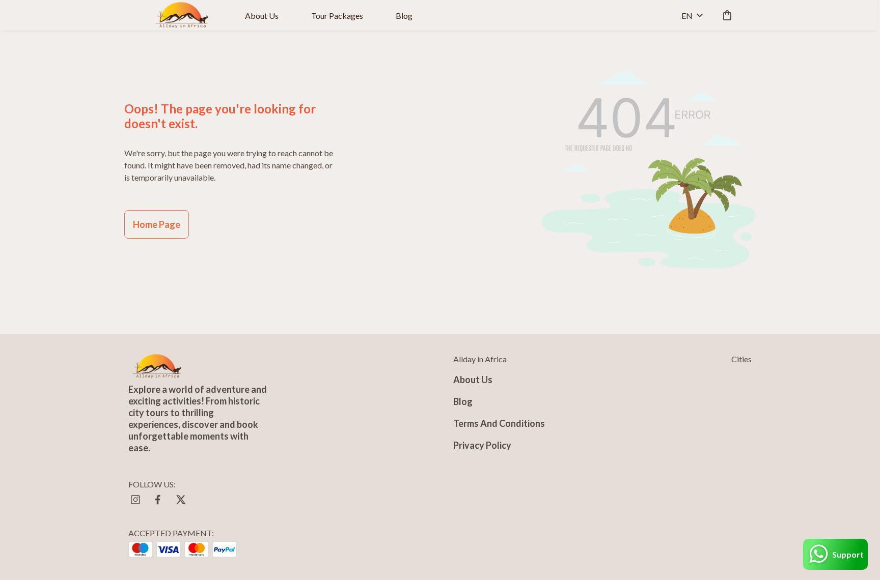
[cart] (725, 15)
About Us (262, 15)
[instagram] (135, 499)
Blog (404, 15)
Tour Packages (337, 15)
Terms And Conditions (499, 423)
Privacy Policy (482, 445)
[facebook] (158, 499)
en (687, 15)
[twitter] (180, 499)
